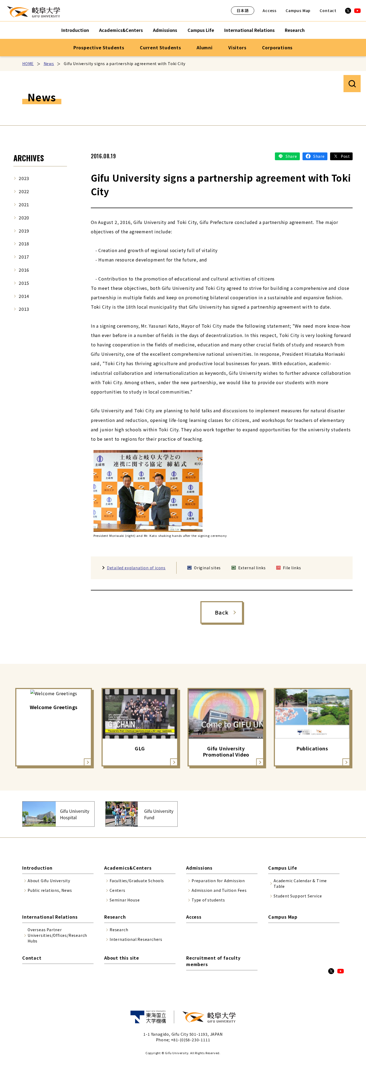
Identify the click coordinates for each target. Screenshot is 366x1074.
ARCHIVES (28, 157)
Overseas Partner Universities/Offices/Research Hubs (57, 935)
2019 (24, 230)
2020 (24, 217)
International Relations (249, 30)
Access (270, 10)
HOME (28, 63)
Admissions (165, 30)
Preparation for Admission (218, 880)
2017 (24, 256)
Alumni (205, 47)
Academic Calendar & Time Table (300, 883)
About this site (121, 958)
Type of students (208, 900)
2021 (24, 204)
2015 (24, 283)
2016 (24, 270)
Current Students (160, 47)
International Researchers (136, 939)
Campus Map (298, 10)
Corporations (277, 47)
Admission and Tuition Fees (219, 890)
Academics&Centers (121, 30)
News (49, 63)
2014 (24, 296)
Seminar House (125, 900)
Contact (328, 10)
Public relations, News (50, 890)
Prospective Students (98, 47)
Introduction (75, 30)
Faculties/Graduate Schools (137, 880)
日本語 (242, 10)
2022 (24, 191)
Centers (117, 890)
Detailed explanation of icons (136, 567)
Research (295, 30)
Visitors (237, 47)
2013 (24, 309)
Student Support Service (298, 896)
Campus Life (201, 30)
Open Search (352, 83)
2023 (24, 178)
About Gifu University (49, 880)
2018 (24, 243)
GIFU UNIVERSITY (33, 11)
